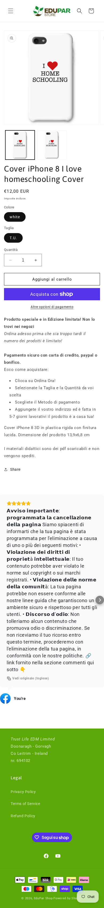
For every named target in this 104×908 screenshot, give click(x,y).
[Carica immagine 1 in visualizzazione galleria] (20, 145)
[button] (11, 11)
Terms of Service (25, 804)
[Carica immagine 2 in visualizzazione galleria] (52, 145)
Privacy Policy (23, 792)
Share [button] (15, 469)
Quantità (11, 250)
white (15, 217)
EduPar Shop (43, 898)
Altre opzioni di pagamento (52, 307)
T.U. (13, 238)
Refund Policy (23, 816)
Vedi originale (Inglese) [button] (30, 678)
